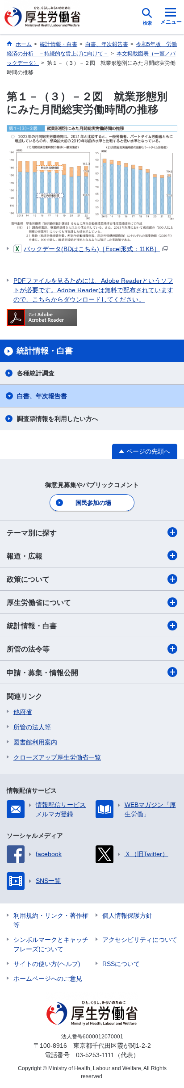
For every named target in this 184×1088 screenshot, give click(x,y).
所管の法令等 (28, 649)
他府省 (22, 711)
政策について (28, 579)
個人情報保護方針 (127, 915)
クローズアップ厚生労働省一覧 (57, 757)
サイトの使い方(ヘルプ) (46, 963)
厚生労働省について (39, 602)
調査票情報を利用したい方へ (57, 418)
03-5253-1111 (95, 1055)
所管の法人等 (32, 727)
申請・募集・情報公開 (42, 672)
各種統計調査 (35, 373)
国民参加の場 (93, 502)
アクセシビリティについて (139, 939)
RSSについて (121, 963)
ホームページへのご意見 (47, 978)
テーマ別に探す (32, 533)
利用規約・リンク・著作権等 (50, 920)
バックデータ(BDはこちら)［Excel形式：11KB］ (92, 248)
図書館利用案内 (35, 742)
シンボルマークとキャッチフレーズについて (50, 944)
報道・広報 (24, 556)
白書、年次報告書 (42, 395)
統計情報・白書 (32, 626)
